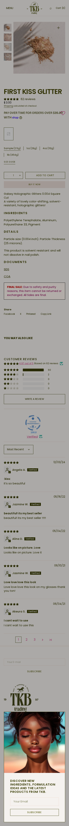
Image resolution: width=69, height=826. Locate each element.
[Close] (59, 717)
